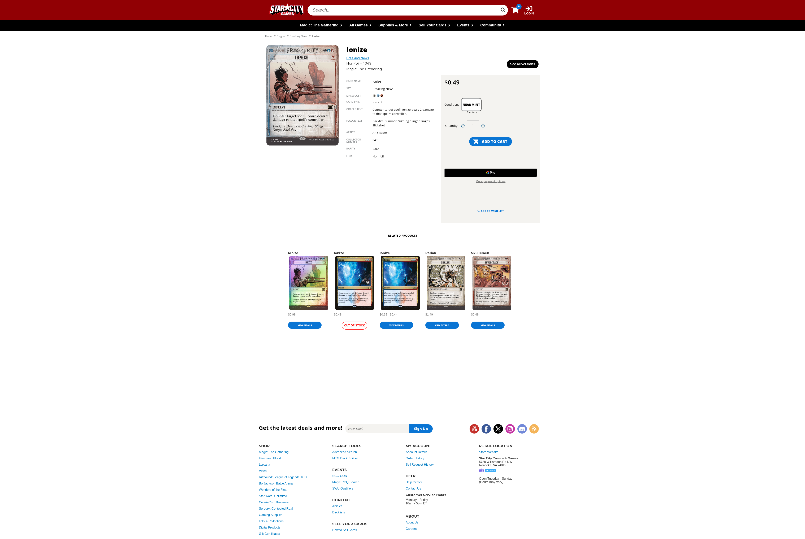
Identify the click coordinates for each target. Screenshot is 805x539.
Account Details (416, 452)
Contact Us (413, 488)
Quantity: (451, 126)
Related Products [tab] (402, 236)
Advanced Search (344, 452)
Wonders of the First (273, 489)
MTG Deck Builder (345, 458)
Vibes (263, 471)
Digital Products (269, 527)
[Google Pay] (490, 173)
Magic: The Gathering (273, 452)
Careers (411, 528)
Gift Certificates (269, 533)
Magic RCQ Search (345, 482)
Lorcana (264, 464)
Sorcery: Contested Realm (277, 508)
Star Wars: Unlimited (273, 496)
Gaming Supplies (270, 515)
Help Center (414, 482)
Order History (415, 458)
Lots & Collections (271, 521)
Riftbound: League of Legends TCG (283, 477)
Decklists (338, 512)
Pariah (430, 253)
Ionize (293, 253)
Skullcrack (480, 253)
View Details (305, 325)
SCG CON (339, 476)
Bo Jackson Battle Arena (276, 483)
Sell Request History (420, 464)
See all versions (522, 64)
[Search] (503, 10)
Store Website (488, 452)
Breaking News (357, 58)
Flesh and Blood (270, 458)
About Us (412, 522)
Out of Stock (354, 325)
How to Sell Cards (344, 530)
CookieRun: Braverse (273, 502)
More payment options (490, 181)
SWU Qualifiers (342, 488)
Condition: (451, 105)
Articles (337, 506)
